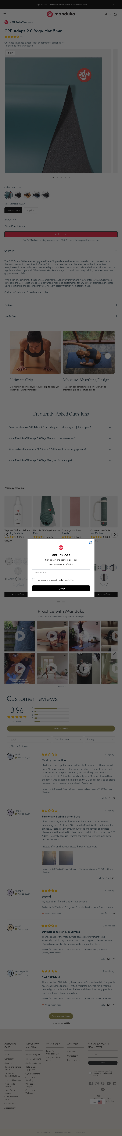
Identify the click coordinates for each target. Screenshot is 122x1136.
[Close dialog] (90, 542)
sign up (61, 588)
